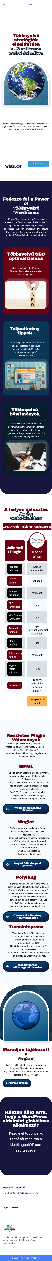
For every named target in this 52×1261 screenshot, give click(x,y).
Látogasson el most (37, 701)
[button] (31, 4)
